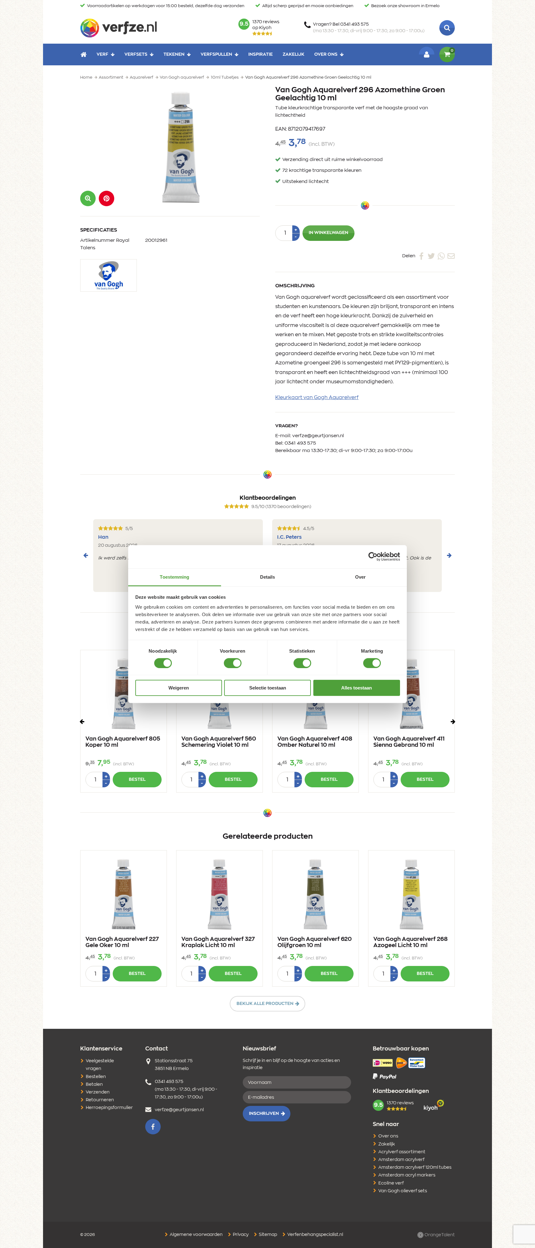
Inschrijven (264, 1113)
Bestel (137, 779)
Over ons (325, 54)
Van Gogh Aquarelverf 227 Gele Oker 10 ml (122, 942)
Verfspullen (216, 54)
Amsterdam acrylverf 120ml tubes (414, 1167)
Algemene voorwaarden (196, 1235)
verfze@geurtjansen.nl (318, 435)
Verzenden (98, 1092)
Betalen (94, 1084)
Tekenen (174, 54)
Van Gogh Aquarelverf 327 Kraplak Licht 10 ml (218, 942)
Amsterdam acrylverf (401, 1160)
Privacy (240, 1235)
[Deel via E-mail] (451, 256)
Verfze (118, 28)
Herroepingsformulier (109, 1108)
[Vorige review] (86, 555)
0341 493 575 (300, 443)
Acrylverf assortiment (401, 1152)
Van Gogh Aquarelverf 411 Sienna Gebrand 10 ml (409, 742)
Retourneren (100, 1100)
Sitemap (267, 1235)
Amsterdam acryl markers (406, 1175)
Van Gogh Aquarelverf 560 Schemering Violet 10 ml (218, 742)
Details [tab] (267, 576)
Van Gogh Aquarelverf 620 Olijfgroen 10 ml (314, 942)
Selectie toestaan (267, 687)
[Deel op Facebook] (421, 256)
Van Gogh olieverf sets (402, 1191)
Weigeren (178, 687)
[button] (106, 198)
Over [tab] (360, 576)
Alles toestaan (356, 687)
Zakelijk (293, 54)
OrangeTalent (439, 1235)
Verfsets (135, 54)
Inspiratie (260, 54)
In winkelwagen (328, 233)
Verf (102, 54)
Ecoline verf (391, 1183)
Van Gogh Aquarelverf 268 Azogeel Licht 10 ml (410, 942)
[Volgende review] (449, 555)
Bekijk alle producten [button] (265, 1004)
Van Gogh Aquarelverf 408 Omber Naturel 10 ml (314, 742)
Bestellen (96, 1077)
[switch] (232, 663)
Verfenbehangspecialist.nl (314, 1235)
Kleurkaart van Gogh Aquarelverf (317, 397)
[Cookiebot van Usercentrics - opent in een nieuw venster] (373, 556)
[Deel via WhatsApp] (441, 256)
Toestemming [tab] (174, 576)
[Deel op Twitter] (431, 256)
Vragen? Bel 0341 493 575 (368, 27)
